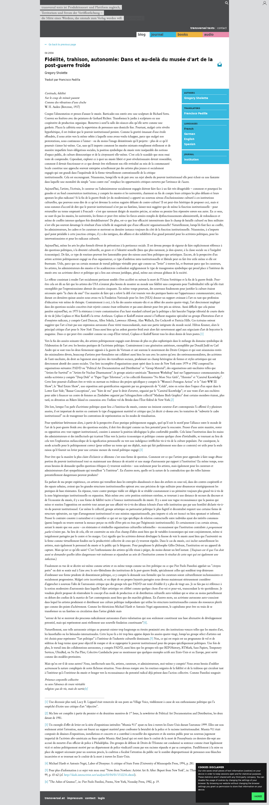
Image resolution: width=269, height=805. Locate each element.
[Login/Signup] (265, 4)
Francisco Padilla (196, 113)
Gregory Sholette (196, 98)
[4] (145, 622)
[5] (151, 638)
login (101, 798)
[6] (86, 689)
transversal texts (202, 28)
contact (222, 28)
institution (191, 159)
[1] (202, 334)
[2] (172, 400)
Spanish (189, 144)
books (183, 34)
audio (209, 34)
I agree (258, 796)
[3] (141, 450)
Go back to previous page (62, 44)
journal (157, 34)
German (189, 134)
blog (142, 34)
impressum (75, 798)
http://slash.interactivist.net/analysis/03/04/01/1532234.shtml (99, 775)
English (189, 139)
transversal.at (55, 798)
